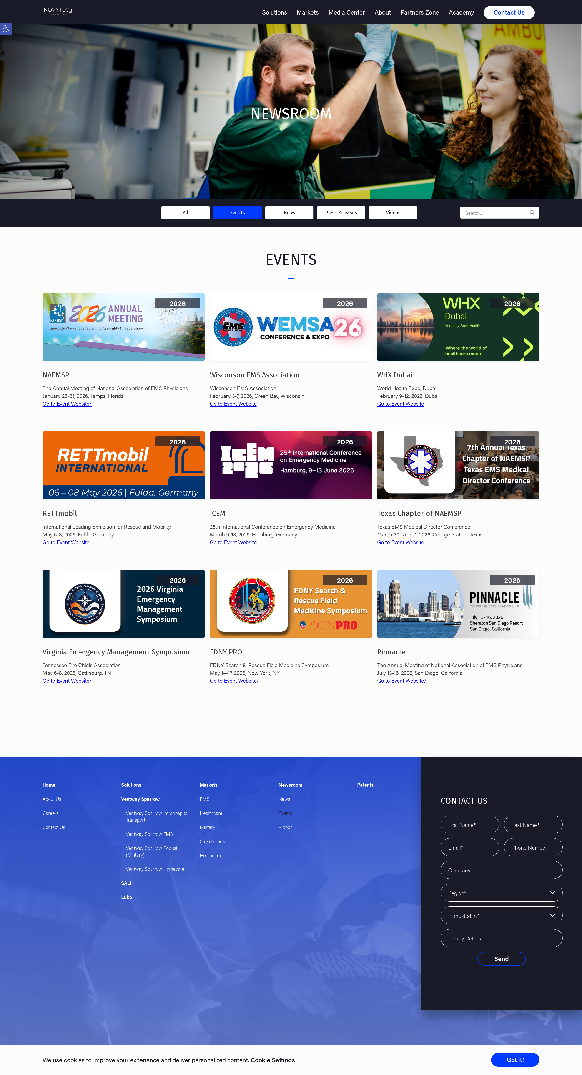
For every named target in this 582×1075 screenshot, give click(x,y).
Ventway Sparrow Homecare (155, 868)
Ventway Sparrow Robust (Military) (151, 851)
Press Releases (341, 213)
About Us (52, 798)
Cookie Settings (272, 1059)
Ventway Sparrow (140, 798)
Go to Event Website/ (67, 403)
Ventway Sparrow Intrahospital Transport (157, 816)
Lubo (126, 896)
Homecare (210, 855)
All (185, 213)
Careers (50, 812)
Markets (308, 12)
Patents (365, 784)
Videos (393, 213)
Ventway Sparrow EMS (149, 833)
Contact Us (509, 12)
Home (49, 784)
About (383, 12)
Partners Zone (420, 12)
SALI (126, 882)
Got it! (515, 1059)
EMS (204, 798)
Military (207, 826)
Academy (461, 12)
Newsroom (290, 784)
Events (237, 213)
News (289, 213)
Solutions (274, 12)
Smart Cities (212, 841)
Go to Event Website (233, 403)
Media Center (347, 12)
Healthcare (211, 812)
